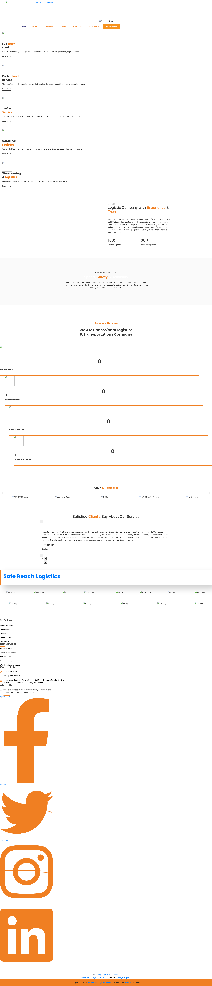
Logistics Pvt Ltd (93, 977)
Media (63, 27)
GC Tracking (111, 27)
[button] (2, 493)
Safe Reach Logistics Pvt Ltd (100, 982)
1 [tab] (45, 558)
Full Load (8, 45)
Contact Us (94, 27)
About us (34, 27)
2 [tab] (45, 562)
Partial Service (10, 78)
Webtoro (128, 982)
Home (23, 27)
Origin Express (124, 977)
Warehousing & (11, 175)
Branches (77, 27)
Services (49, 27)
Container (9, 143)
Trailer (7, 110)
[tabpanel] (106, 538)
